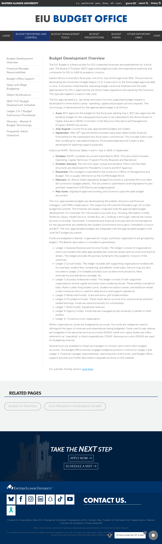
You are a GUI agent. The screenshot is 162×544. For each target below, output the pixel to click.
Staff (157, 35)
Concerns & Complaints (72, 523)
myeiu (119, 3)
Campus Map (94, 520)
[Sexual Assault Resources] (11, 510)
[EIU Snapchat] (50, 500)
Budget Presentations (94, 36)
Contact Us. (104, 500)
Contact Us (12, 520)
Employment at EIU (78, 520)
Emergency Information (55, 520)
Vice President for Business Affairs (75, 406)
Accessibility (25, 520)
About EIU (37, 520)
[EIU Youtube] (69, 500)
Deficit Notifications (19, 94)
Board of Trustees (23, 406)
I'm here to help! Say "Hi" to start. (130, 535)
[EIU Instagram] (30, 500)
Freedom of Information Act (116, 520)
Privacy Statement (94, 523)
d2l (112, 3)
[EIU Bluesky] (11, 500)
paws (97, 3)
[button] (153, 535)
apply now (79, 458)
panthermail (87, 3)
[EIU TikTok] (60, 500)
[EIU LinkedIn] (40, 500)
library (106, 3)
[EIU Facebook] (20, 500)
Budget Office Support (20, 78)
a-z (77, 3)
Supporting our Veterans (143, 520)
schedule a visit (79, 466)
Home (6, 35)
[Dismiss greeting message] (145, 532)
